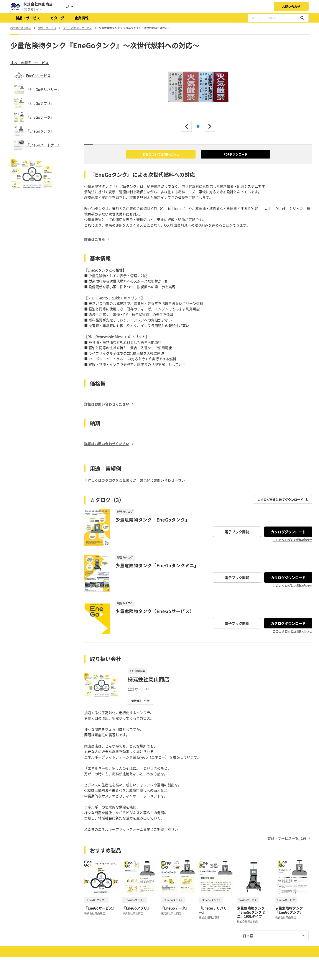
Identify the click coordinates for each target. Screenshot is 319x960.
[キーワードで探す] (302, 18)
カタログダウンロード (288, 531)
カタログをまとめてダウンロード (280, 499)
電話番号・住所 (140, 701)
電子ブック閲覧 (237, 531)
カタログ (57, 17)
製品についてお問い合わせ (161, 154)
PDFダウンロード (236, 154)
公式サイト (35, 9)
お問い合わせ (291, 6)
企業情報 (82, 17)
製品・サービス (28, 17)
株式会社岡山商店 (148, 679)
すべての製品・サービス (29, 62)
